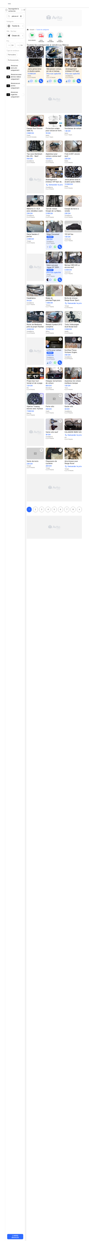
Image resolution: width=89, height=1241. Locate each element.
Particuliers (12, 55)
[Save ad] (41, 48)
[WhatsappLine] (36, 81)
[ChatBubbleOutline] (31, 81)
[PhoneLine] (41, 81)
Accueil (32, 29)
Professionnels (13, 60)
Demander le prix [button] (56, 185)
